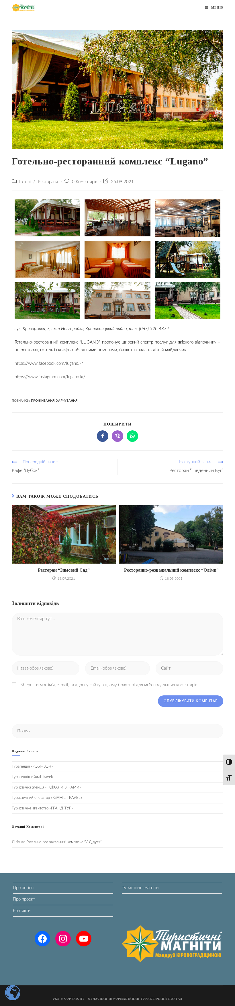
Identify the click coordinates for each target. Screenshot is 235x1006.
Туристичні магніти (140, 888)
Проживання (42, 400)
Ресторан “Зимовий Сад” (64, 570)
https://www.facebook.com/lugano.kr (49, 363)
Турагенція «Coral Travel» (32, 777)
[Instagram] (63, 938)
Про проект (24, 899)
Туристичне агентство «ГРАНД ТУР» (42, 808)
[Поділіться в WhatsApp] (132, 436)
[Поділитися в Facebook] (102, 436)
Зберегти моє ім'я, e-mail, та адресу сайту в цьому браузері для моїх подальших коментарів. (109, 685)
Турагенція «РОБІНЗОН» (32, 766)
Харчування (66, 400)
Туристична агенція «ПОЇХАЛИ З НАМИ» (46, 787)
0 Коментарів (84, 182)
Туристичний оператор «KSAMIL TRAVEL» (47, 798)
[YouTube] (83, 938)
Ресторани (48, 182)
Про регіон (23, 888)
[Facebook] (42, 938)
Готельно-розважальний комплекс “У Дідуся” (63, 842)
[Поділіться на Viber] (117, 436)
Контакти (22, 911)
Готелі (25, 182)
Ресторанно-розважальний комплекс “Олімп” (171, 570)
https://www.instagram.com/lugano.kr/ (50, 377)
